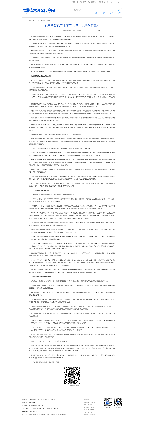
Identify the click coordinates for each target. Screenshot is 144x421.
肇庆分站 (43, 20)
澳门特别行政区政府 (89, 409)
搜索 (120, 9)
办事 (111, 13)
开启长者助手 (83, 2)
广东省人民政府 (88, 404)
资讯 (96, 13)
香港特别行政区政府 (89, 407)
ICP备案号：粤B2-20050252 (30, 411)
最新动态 (49, 20)
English (112, 2)
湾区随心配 (75, 2)
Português (118, 2)
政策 (104, 13)
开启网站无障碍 (92, 2)
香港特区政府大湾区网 (89, 414)
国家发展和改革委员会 (89, 402)
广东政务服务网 (88, 412)
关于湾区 (100, 2)
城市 (38, 20)
